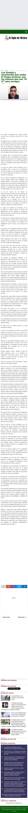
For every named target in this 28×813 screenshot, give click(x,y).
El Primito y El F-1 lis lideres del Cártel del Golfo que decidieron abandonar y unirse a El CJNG (15, 753)
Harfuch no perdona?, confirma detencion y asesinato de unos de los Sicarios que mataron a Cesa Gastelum (14, 758)
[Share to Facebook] (14, 586)
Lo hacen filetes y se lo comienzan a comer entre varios (17, 697)
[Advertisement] (14, 14)
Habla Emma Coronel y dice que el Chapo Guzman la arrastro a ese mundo (14, 778)
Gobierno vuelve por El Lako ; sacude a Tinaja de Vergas (14, 768)
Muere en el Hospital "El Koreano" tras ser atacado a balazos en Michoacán (15, 795)
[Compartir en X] (19, 586)
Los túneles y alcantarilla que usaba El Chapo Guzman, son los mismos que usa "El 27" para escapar (14, 77)
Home (2, 70)
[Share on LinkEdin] (24, 586)
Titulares (6, 70)
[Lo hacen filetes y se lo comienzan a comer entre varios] (5, 698)
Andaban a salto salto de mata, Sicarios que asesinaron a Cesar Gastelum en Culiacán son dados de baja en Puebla (14, 764)
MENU (5, 32)
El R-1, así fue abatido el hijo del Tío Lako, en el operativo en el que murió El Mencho (18, 714)
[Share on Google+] (8, 586)
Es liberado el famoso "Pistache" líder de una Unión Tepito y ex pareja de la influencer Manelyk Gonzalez (14, 773)
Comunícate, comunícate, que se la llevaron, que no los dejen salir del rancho (14, 747)
